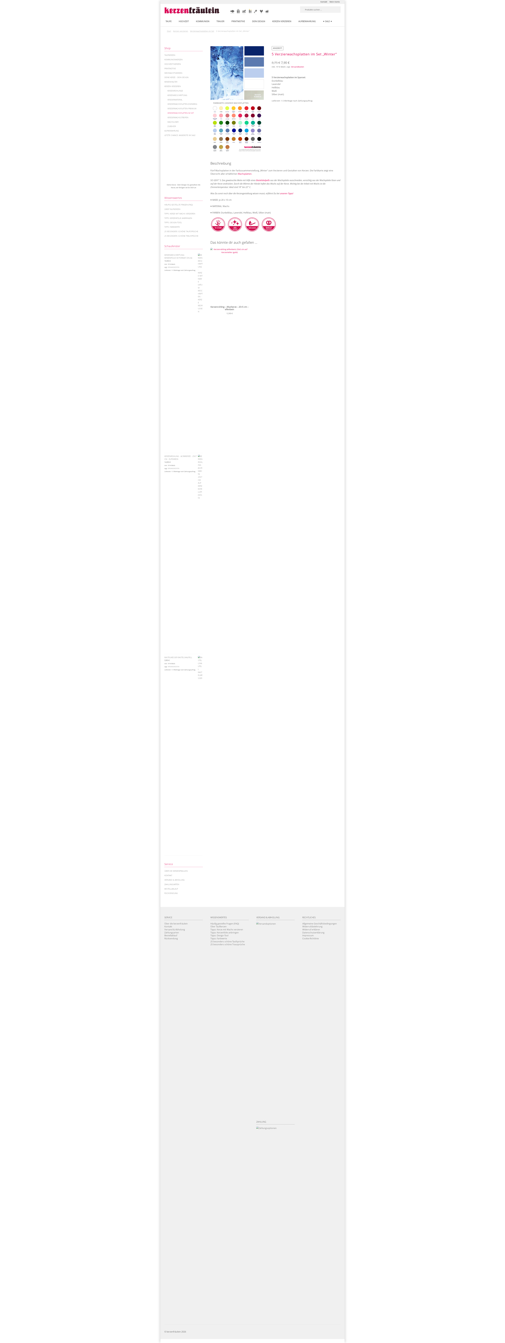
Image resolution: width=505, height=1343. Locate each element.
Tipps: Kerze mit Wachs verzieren (179, 372)
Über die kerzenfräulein (176, 1029)
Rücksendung (171, 1051)
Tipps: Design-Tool (173, 380)
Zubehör (171, 126)
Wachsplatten (245, 173)
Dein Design (258, 21)
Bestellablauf (171, 1047)
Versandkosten (297, 67)
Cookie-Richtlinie (310, 1096)
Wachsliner (172, 122)
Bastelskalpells (263, 180)
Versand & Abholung (174, 1038)
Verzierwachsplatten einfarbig (182, 104)
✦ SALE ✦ (327, 21)
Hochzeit (184, 21)
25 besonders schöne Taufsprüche (181, 389)
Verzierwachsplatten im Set (202, 31)
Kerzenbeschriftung (177, 95)
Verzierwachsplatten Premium (181, 108)
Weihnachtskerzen (173, 73)
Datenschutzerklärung (313, 1090)
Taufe (169, 21)
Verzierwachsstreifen (177, 117)
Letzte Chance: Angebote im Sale (179, 135)
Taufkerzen (169, 55)
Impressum (308, 1093)
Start (169, 31)
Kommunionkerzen (173, 59)
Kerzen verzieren (281, 21)
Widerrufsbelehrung (312, 1084)
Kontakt (323, 2)
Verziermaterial (174, 99)
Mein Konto (335, 2)
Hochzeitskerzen (172, 64)
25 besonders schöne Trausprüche (181, 394)
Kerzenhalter (170, 82)
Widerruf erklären (311, 1087)
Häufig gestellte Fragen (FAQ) (178, 363)
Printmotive (238, 21)
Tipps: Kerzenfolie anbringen (178, 376)
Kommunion (202, 21)
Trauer (220, 21)
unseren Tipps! (286, 193)
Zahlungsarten (171, 1042)
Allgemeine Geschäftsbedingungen (319, 1081)
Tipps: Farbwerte (172, 385)
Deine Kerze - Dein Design (176, 77)
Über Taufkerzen (172, 367)
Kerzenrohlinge (175, 90)
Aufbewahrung (307, 21)
